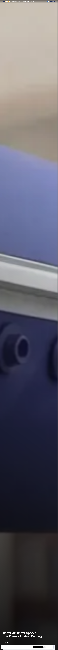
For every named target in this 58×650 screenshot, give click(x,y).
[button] (14, 1)
